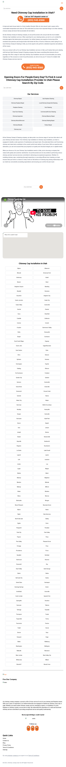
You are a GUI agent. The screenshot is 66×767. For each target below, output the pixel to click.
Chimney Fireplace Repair (17, 103)
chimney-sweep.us (13, 755)
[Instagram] (28, 728)
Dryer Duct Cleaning (18, 111)
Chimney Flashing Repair (48, 120)
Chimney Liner (17, 129)
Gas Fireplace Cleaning (48, 98)
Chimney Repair (18, 98)
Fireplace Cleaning (17, 107)
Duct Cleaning (48, 107)
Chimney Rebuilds (17, 125)
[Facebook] (37, 728)
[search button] (61, 8)
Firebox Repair (48, 125)
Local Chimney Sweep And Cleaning (48, 103)
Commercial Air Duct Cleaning (48, 111)
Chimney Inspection (18, 116)
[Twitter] (32, 728)
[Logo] (16, 3)
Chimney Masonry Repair (48, 116)
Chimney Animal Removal (17, 120)
